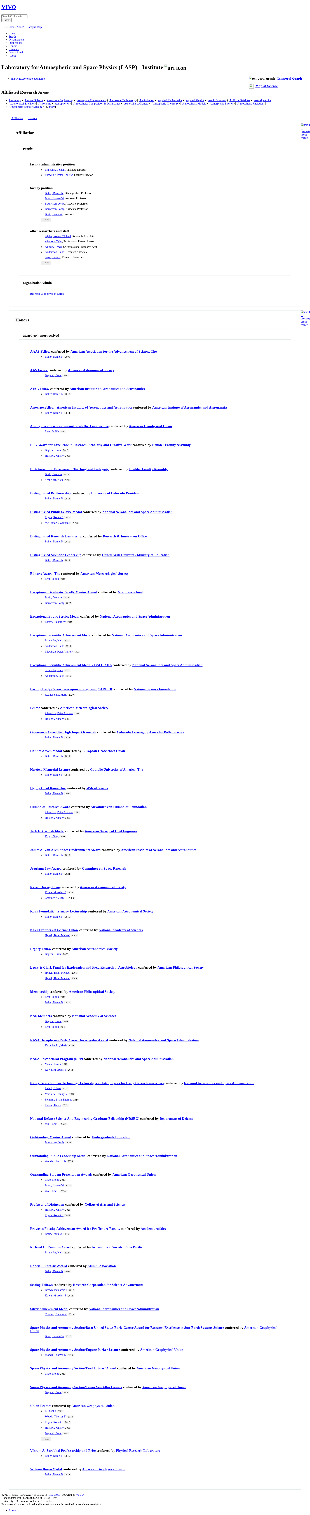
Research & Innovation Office (47, 293)
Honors (13, 46)
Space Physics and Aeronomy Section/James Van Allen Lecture (76, 1387)
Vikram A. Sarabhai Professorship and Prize (63, 1450)
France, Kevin (53, 1105)
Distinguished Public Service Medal (56, 512)
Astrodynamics (262, 100)
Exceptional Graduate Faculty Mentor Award (63, 592)
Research (14, 49)
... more (46, 219)
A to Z (20, 27)
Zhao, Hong (52, 1179)
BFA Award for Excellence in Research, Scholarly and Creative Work (81, 445)
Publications (15, 42)
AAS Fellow (39, 370)
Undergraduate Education (111, 1137)
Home (10, 27)
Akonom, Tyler (53, 241)
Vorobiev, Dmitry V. (56, 1094)
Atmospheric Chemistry (165, 103)
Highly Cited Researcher (48, 788)
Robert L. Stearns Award (48, 1266)
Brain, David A (53, 214)
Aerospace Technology (122, 100)
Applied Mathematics (170, 100)
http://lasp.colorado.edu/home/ (28, 78)
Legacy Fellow (40, 949)
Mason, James (53, 1064)
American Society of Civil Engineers (111, 831)
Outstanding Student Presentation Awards (61, 1174)
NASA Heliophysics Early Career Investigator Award (69, 1040)
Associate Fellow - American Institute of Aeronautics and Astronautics (81, 407)
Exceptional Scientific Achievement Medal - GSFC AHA (71, 665)
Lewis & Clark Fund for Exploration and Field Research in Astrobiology (83, 967)
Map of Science (266, 86)
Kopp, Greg (51, 836)
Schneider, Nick (54, 479)
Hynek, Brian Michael (57, 935)
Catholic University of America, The (116, 769)
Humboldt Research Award (50, 807)
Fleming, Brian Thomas (58, 1099)
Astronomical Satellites (22, 103)
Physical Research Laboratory (138, 1450)
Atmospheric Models (194, 103)
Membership (39, 992)
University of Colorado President (115, 493)
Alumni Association (101, 1266)
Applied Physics (195, 100)
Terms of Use (53, 1494)
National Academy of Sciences (121, 930)
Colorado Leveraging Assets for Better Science (150, 732)
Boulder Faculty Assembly (171, 445)
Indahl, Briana (53, 1088)
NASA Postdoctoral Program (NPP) (56, 1059)
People (12, 36)
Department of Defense (176, 1118)
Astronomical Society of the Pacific (117, 1247)
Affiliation (17, 118)
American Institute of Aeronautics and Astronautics (107, 389)
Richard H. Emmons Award (50, 1247)
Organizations (16, 39)
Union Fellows (40, 1406)
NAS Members (41, 1016)
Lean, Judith (52, 431)
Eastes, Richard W (55, 621)
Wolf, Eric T (52, 1123)
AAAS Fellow (40, 351)
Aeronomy (15, 100)
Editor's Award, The (45, 573)
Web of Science (97, 788)
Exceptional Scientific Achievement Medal (60, 635)
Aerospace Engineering (60, 100)
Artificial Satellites (239, 100)
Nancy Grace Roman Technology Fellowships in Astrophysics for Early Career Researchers (97, 1083)
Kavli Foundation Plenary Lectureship (58, 911)
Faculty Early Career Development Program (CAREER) (71, 689)
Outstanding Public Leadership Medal (58, 1156)
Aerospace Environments (91, 100)
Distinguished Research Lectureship (56, 536)
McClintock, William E (58, 522)
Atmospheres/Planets (136, 103)
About (12, 55)
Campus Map (34, 27)
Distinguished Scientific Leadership (55, 555)
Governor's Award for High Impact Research (63, 732)
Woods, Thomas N (55, 1161)
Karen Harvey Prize (45, 887)
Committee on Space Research (104, 868)
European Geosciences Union (103, 751)
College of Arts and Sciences (105, 1204)
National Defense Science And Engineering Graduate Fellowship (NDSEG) (84, 1118)
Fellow (35, 708)
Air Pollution (146, 100)
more (52, 106)
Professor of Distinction (47, 1204)
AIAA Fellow (39, 389)
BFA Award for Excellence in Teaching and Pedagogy (69, 469)
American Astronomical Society (91, 370)
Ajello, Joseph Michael (58, 236)
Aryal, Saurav (52, 257)
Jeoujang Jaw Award (46, 868)
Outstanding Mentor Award (50, 1137)
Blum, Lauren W (54, 198)
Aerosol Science (34, 100)
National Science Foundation (155, 689)
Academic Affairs (153, 1229)
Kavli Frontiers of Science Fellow (54, 930)
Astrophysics (62, 103)
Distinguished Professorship (50, 493)
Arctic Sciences (217, 100)
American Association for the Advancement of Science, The (114, 351)
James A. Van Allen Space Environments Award (65, 850)
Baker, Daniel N (54, 193)
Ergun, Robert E (54, 517)
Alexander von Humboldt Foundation (119, 807)
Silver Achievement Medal (49, 1309)
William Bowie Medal (46, 1469)
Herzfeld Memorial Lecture (50, 769)
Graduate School (130, 592)
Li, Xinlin (50, 1410)
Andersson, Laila (54, 251)
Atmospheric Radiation (250, 103)
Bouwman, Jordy (54, 203)
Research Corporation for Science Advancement (108, 1285)
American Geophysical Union (150, 426)
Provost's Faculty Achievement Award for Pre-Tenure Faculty (75, 1229)
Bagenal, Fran (53, 375)
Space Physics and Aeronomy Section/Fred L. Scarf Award (73, 1368)
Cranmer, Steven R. (56, 897)
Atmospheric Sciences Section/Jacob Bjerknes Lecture (69, 426)
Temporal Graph (289, 78)
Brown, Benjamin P (56, 1289)
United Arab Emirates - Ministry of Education (136, 555)
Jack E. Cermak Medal (47, 831)
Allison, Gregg (53, 246)
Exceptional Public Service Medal (54, 616)
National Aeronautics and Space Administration (137, 512)
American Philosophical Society (181, 967)
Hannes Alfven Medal (46, 751)
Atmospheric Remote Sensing (25, 106)
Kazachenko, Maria (56, 694)
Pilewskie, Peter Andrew (59, 174)
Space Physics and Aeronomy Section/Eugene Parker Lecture (75, 1350)
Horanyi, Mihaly (54, 455)
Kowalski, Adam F (55, 892)
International (16, 52)
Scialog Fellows (41, 1285)
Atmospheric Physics (222, 103)
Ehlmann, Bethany (55, 169)
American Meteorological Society (104, 573)
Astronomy (44, 103)
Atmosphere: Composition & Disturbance (96, 103)
